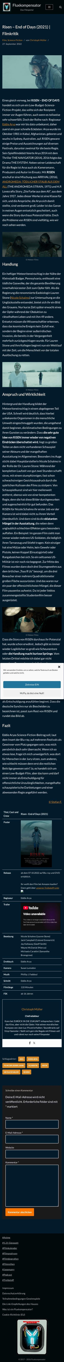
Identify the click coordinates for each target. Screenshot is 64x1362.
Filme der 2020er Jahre (14, 1065)
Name (9, 1117)
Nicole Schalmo (20, 297)
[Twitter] (34, 1043)
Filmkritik (32, 1065)
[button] (59, 666)
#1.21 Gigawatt (10, 1242)
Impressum (8, 1288)
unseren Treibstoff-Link (47, 888)
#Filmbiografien (10, 1258)
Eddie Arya (8, 124)
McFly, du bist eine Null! (32, 693)
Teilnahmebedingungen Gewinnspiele (21, 1298)
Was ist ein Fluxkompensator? (17, 1309)
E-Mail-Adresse (14, 1132)
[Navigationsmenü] (49, 7)
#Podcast (7, 1274)
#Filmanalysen (9, 1253)
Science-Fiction (15, 40)
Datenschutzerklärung (13, 1293)
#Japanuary (8, 1269)
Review (26, 1072)
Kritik (44, 1065)
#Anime (6, 1237)
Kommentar (12, 1162)
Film (4, 40)
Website (9, 1147)
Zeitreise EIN (32, 684)
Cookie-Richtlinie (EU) (13, 1314)
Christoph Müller (38, 40)
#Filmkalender (9, 1248)
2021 (21, 1059)
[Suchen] (60, 7)
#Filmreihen (8, 1264)
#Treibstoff (8, 1280)
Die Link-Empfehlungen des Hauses (20, 1304)
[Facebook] (29, 1043)
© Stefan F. (55, 802)
